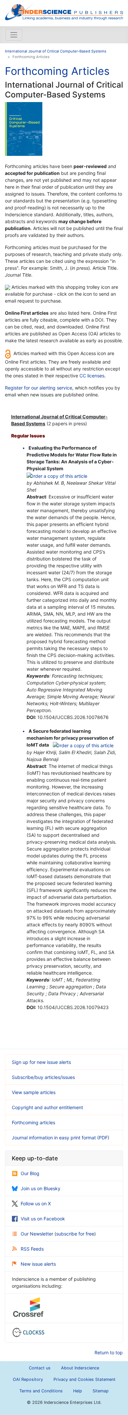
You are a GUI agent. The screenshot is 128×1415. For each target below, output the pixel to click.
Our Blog (30, 1173)
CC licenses (91, 375)
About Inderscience (80, 1367)
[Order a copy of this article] (57, 475)
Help (77, 1390)
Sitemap (101, 1390)
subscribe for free (75, 1233)
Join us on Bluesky (40, 1188)
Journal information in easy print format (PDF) (60, 1137)
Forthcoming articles (33, 1122)
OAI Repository (28, 1379)
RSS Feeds (32, 1249)
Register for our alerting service (38, 388)
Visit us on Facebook (43, 1218)
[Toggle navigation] (13, 35)
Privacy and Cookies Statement (84, 1379)
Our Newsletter (37, 1233)
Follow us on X (36, 1203)
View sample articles (33, 1092)
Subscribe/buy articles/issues (43, 1077)
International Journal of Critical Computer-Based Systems (55, 51)
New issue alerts (38, 1264)
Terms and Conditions (41, 1390)
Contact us (40, 1367)
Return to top (109, 1352)
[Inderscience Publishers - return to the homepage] (64, 10)
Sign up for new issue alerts (41, 1062)
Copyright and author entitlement (47, 1107)
